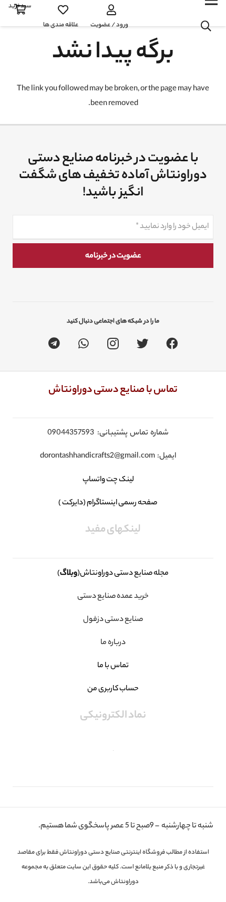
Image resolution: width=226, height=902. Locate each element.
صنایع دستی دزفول (113, 620)
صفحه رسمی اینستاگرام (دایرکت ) (108, 503)
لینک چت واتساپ (107, 480)
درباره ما (113, 643)
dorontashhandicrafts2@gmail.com (97, 456)
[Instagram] (113, 343)
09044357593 (70, 433)
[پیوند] (161, 13)
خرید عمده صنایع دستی (113, 596)
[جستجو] (206, 26)
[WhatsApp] (83, 343)
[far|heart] (61, 10)
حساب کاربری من (113, 689)
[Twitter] (142, 343)
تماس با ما (113, 666)
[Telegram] (54, 343)
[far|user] (109, 10)
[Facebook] (172, 343)
